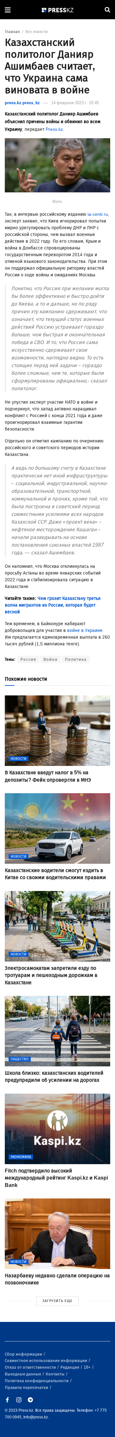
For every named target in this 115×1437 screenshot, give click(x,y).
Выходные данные (23, 1374)
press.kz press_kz (22, 102)
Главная (12, 31)
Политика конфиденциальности (37, 1380)
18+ (88, 1367)
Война (50, 659)
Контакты (55, 1374)
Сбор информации (24, 1354)
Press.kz (54, 129)
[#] (58, 10)
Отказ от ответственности (31, 1367)
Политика (76, 659)
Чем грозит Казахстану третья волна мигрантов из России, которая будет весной (53, 605)
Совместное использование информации (46, 1360)
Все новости (37, 31)
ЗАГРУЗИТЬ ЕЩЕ (57, 1301)
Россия (28, 659)
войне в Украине (85, 630)
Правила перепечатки (27, 1387)
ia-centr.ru (98, 214)
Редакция (70, 1367)
